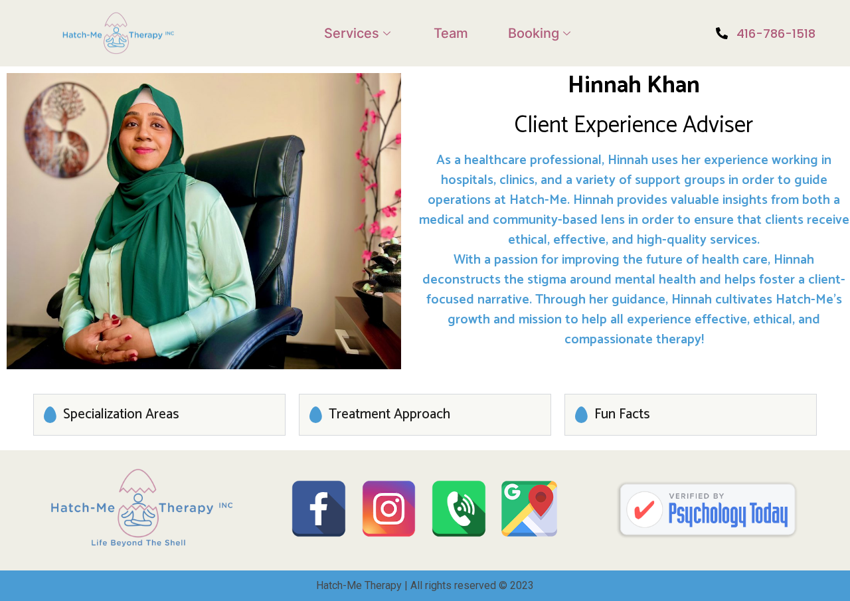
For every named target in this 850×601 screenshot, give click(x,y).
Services (351, 33)
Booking (533, 33)
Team (451, 33)
